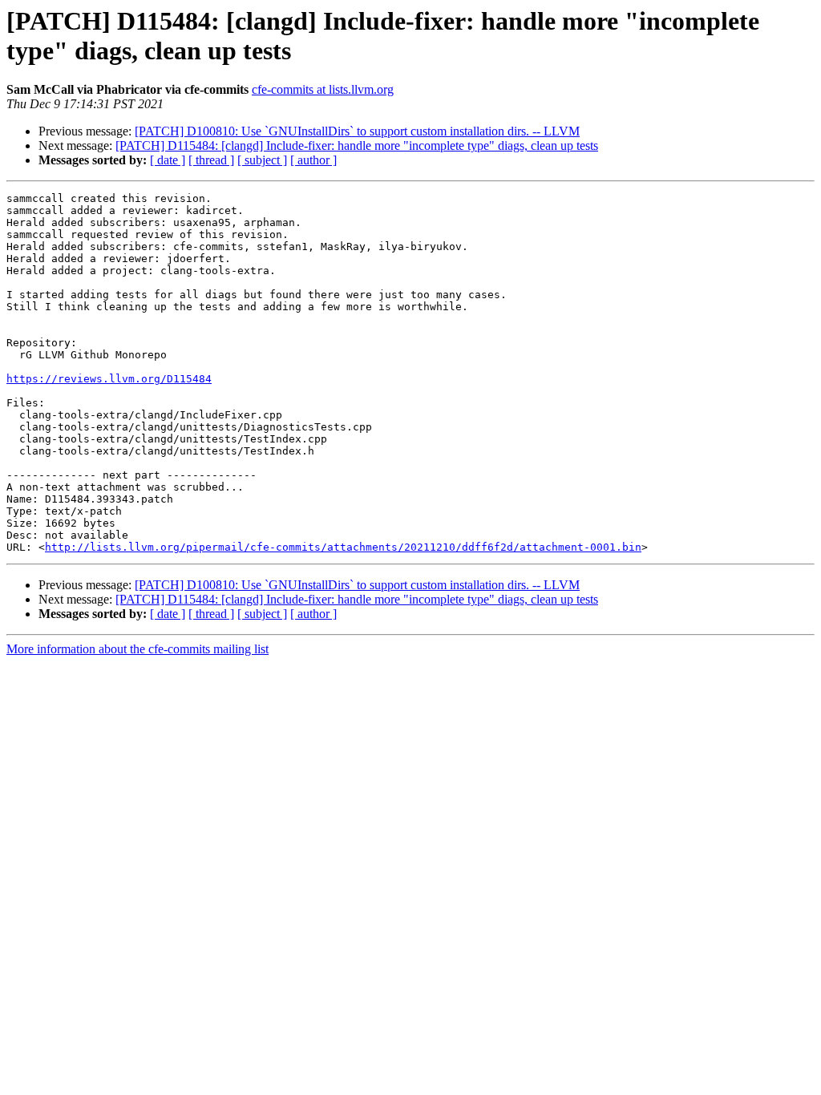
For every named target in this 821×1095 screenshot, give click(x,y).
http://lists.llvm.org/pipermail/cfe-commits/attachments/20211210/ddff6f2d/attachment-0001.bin (343, 547)
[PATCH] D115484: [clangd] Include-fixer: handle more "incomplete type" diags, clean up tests (356, 145)
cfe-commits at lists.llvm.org (323, 89)
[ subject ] (262, 160)
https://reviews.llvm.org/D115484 (109, 379)
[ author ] (313, 160)
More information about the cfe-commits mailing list (137, 649)
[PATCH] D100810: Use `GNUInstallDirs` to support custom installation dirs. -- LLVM (357, 131)
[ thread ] (211, 160)
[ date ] (167, 160)
